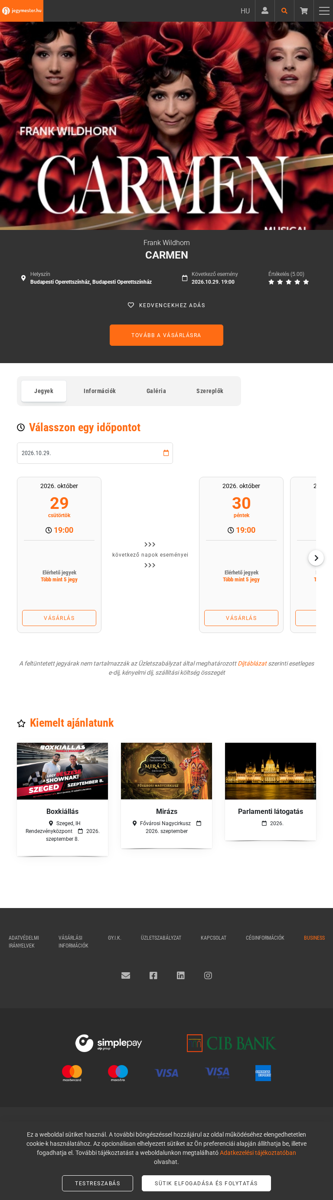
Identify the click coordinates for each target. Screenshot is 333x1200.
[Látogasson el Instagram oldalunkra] (208, 975)
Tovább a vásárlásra (166, 335)
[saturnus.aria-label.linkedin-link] (181, 975)
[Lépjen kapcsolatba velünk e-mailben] (125, 975)
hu (245, 11)
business (314, 938)
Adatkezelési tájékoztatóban (258, 1152)
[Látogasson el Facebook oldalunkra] (153, 975)
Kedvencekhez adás (172, 305)
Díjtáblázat (252, 663)
